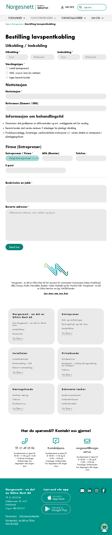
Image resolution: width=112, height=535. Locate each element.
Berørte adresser (17, 206)
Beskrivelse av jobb (19, 182)
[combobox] (22, 158)
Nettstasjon (14, 91)
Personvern (11, 516)
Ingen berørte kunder (19, 77)
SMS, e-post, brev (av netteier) (24, 72)
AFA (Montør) (50, 153)
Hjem (8, 24)
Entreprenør (17, 24)
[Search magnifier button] (80, 7)
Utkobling (13, 52)
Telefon (80, 153)
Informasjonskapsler (29, 516)
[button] (67, 7)
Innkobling (65, 52)
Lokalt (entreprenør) (19, 68)
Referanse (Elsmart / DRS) (22, 103)
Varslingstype (15, 64)
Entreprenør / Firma (19, 153)
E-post (10, 165)
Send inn (14, 247)
